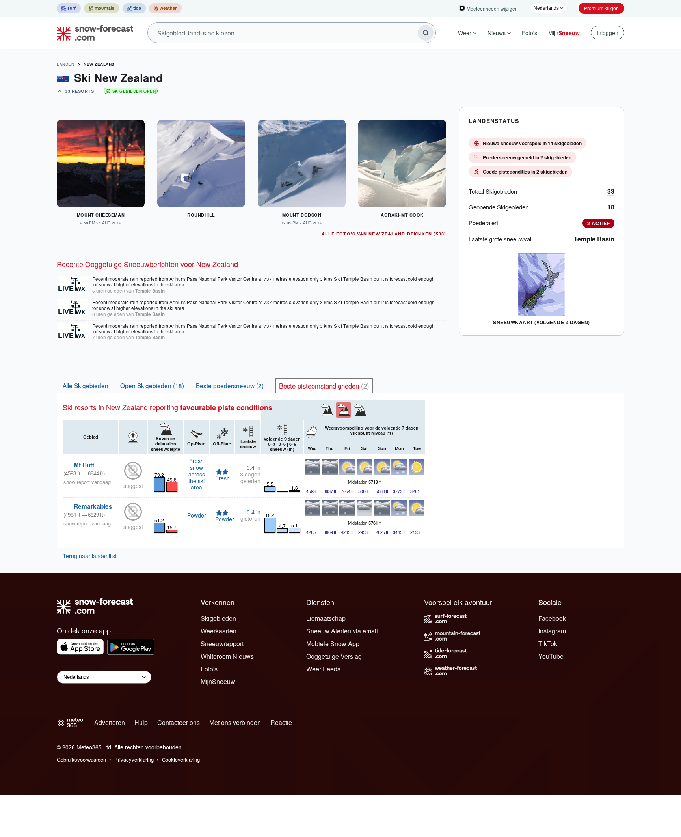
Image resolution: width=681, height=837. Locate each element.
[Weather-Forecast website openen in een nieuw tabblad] (165, 8)
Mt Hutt (84, 465)
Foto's (529, 33)
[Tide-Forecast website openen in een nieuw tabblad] (134, 8)
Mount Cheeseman (101, 215)
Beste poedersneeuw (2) (230, 385)
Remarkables (93, 506)
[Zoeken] (426, 33)
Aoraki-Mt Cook (402, 215)
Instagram (552, 630)
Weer (464, 33)
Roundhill (201, 215)
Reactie (281, 722)
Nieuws (496, 33)
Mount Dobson (302, 215)
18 (610, 206)
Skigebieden (218, 618)
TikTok (547, 643)
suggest (133, 485)
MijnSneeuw (218, 681)
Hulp (141, 722)
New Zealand (99, 64)
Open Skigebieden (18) (152, 385)
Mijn (564, 33)
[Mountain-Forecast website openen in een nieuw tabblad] (101, 8)
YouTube (551, 656)
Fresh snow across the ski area (196, 474)
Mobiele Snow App (332, 643)
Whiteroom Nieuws (227, 656)
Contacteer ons (178, 722)
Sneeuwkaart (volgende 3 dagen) (541, 322)
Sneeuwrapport (222, 643)
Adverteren (109, 722)
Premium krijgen (601, 8)
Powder (196, 515)
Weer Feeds (323, 668)
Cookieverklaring (181, 759)
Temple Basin (594, 238)
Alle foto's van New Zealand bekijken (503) (384, 234)
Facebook (552, 618)
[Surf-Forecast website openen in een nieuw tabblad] (69, 8)
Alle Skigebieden (85, 385)
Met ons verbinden (235, 722)
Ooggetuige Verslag (334, 656)
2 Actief (598, 223)
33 (610, 191)
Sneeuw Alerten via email (342, 630)
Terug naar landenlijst (90, 556)
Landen (65, 64)
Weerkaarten (218, 630)
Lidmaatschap (326, 618)
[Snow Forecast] (92, 33)
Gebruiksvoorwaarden (81, 759)
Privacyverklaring (134, 759)
